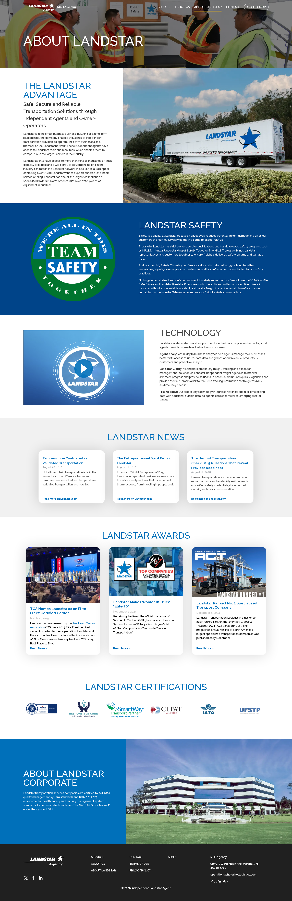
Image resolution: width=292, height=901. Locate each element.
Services (97, 857)
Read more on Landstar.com (60, 498)
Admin (172, 857)
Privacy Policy (140, 870)
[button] (161, 7)
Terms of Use (139, 863)
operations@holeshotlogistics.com (233, 874)
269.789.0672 (256, 7)
